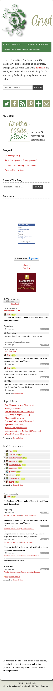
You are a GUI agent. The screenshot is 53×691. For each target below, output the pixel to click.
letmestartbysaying (15, 458)
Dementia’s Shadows (37, 44)
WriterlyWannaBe (15, 465)
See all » (26, 268)
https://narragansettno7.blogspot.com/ (21, 160)
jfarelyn (11, 482)
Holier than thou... (11, 351)
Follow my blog (26, 242)
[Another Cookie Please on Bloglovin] (26, 260)
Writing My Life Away (14, 170)
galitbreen (12, 471)
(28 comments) (17, 434)
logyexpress (13, 468)
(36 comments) (14, 418)
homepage (40, 67)
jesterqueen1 (13, 461)
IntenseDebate (15, 304)
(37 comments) (19, 412)
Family (20, 236)
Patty (9, 314)
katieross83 (13, 454)
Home (6, 44)
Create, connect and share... (30, 556)
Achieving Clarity (12, 155)
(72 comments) (19, 405)
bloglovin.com (26, 265)
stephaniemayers (14, 478)
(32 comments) (16, 428)
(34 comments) (14, 424)
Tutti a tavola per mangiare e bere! (21, 49)
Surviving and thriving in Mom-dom (20, 165)
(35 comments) (19, 421)
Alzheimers (28, 236)
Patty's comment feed (12, 577)
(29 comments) (23, 431)
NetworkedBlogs (24, 224)
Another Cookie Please (12, 515)
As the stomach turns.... (13, 310)
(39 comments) (12, 408)
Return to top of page (26, 683)
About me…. (18, 44)
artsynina (12, 475)
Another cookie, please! (26, 14)
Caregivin (21, 238)
